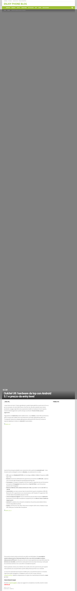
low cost (7, 588)
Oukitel (12, 588)
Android (8, 7)
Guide (39, 7)
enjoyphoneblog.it (8, 575)
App (36, 7)
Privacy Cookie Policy (22, 0)
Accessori (31, 7)
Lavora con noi (15, 0)
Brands (13, 7)
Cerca (72, 7)
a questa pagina (13, 582)
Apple (18, 7)
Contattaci (5, 0)
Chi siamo (10, 0)
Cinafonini (24, 7)
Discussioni (46, 7)
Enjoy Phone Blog (15, 4)
